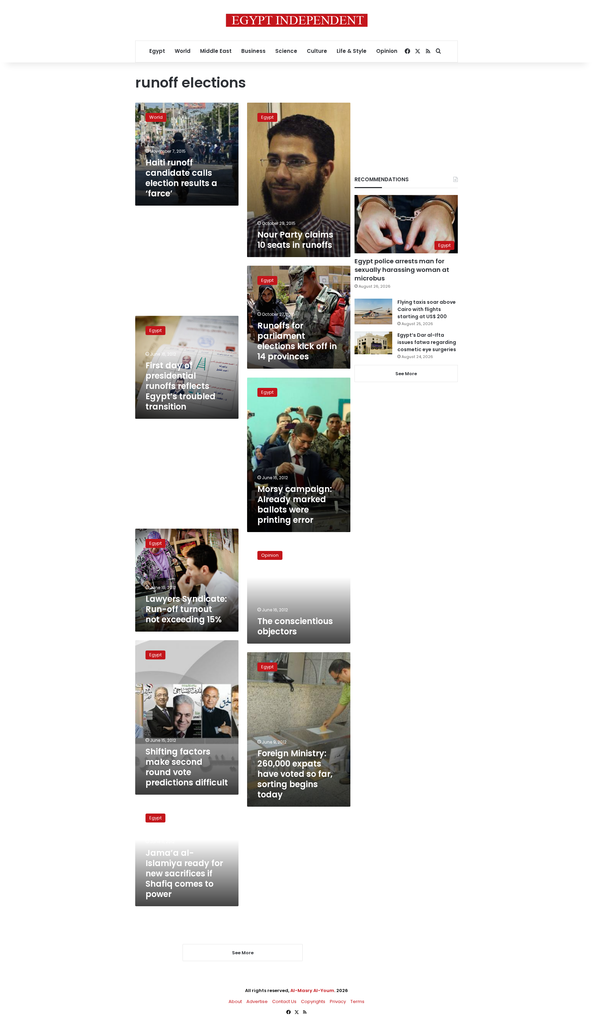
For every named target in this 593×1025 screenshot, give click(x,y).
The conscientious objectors (295, 626)
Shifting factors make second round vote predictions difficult (187, 767)
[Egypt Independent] (297, 20)
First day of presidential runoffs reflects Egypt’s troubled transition (181, 386)
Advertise (257, 1001)
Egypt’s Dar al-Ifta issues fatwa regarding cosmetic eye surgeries (426, 342)
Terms (357, 1001)
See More (406, 373)
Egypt (157, 51)
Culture (317, 51)
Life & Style (352, 51)
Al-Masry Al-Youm (312, 990)
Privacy (338, 1001)
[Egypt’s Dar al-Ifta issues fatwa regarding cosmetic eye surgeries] (373, 343)
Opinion (386, 51)
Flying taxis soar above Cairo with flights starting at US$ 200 (426, 309)
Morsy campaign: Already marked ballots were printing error (294, 504)
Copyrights (313, 1001)
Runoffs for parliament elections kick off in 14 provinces (297, 341)
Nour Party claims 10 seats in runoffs (295, 240)
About (235, 1001)
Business (253, 51)
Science (286, 51)
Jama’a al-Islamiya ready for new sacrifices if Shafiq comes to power (184, 873)
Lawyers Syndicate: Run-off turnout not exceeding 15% (186, 609)
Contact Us (284, 1001)
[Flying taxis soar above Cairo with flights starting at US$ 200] (373, 311)
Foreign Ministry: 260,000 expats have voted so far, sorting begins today (295, 774)
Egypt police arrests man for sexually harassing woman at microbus (401, 270)
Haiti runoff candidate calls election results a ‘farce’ (181, 178)
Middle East (216, 51)
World (182, 51)
